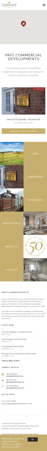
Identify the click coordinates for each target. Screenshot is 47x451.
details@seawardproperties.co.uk (17, 404)
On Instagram (15, 387)
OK (33, 439)
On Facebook (14, 375)
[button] (23, 24)
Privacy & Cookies (17, 434)
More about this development (23, 131)
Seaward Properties (9, 5)
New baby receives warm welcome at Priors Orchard (19, 355)
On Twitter (15, 381)
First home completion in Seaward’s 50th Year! (17, 333)
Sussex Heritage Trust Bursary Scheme (14, 340)
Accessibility (28, 434)
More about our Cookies (10, 447)
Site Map (36, 434)
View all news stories (11, 361)
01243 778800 (11, 401)
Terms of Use (6, 434)
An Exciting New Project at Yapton (13, 347)
